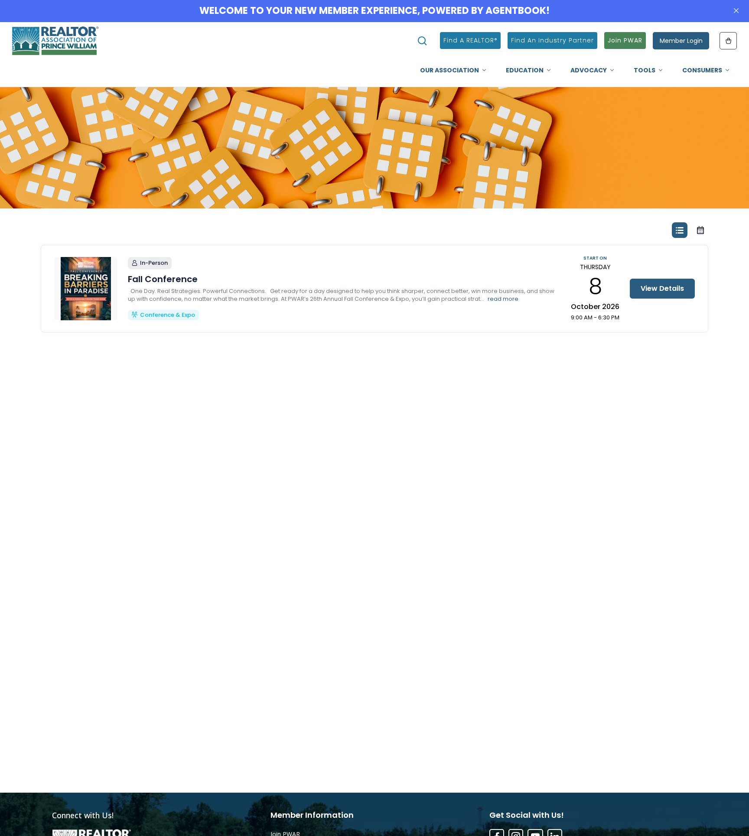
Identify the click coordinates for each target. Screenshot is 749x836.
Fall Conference (163, 279)
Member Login (681, 40)
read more (503, 299)
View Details (662, 288)
